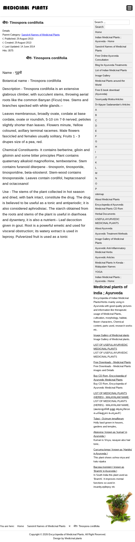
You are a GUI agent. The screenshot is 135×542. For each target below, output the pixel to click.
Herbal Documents (105, 213)
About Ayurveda (103, 228)
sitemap (99, 194)
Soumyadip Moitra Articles (109, 99)
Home (98, 32)
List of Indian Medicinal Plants (111, 70)
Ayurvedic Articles (105, 257)
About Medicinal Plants (107, 199)
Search (99, 27)
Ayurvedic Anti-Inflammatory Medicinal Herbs (110, 250)
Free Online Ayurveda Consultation (107, 57)
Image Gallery (102, 75)
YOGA (98, 271)
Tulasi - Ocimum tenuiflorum (109, 418)
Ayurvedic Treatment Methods (111, 233)
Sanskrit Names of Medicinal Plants (40, 34)
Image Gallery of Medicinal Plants (109, 240)
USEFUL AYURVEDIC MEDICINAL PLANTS (107, 221)
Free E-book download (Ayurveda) (107, 92)
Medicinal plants (73, 538)
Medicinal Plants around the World (110, 82)
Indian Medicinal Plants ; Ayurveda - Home (108, 39)
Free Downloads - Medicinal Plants (112, 362)
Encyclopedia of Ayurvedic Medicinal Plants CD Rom (109, 206)
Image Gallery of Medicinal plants (111, 335)
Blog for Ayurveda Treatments (111, 65)
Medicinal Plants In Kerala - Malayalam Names (109, 264)
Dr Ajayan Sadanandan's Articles (112, 104)
